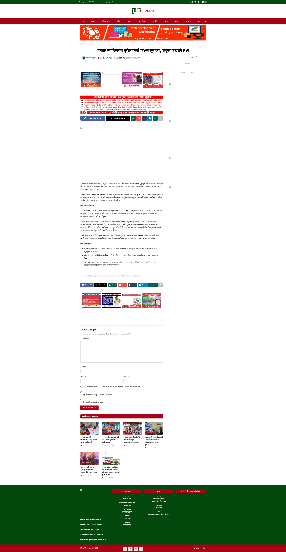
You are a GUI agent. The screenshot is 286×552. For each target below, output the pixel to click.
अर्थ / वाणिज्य (85, 432)
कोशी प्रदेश (128, 432)
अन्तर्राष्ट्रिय (142, 21)
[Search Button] (206, 21)
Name (83, 367)
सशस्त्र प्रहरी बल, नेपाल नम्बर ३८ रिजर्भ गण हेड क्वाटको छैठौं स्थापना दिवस (88, 469)
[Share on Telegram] (149, 118)
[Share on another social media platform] (160, 118)
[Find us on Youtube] (195, 2)
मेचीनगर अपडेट (106, 21)
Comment (84, 339)
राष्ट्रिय (119, 21)
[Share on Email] (138, 118)
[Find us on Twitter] (192, 2)
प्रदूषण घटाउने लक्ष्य (100, 276)
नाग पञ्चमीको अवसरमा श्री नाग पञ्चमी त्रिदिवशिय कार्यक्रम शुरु (110, 439)
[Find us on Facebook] (189, 2)
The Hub (203, 548)
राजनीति (154, 21)
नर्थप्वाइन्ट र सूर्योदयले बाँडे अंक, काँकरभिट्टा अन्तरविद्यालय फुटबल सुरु (131, 439)
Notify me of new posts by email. (92, 402)
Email (83, 377)
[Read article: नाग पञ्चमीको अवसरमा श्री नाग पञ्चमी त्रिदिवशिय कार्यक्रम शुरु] (111, 428)
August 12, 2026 (151, 447)
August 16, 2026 (108, 445)
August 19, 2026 (87, 445)
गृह (83, 21)
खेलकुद (177, 21)
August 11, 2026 (87, 475)
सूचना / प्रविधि (137, 58)
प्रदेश (187, 21)
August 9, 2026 (108, 477)
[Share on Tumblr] (144, 118)
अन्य (199, 21)
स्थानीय (130, 21)
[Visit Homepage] (143, 11)
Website (126, 377)
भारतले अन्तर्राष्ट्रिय (114, 276)
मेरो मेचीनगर (125, 276)
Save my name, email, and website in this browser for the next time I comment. (111, 387)
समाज (166, 21)
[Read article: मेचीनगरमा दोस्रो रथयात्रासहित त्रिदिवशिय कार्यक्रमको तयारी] (89, 428)
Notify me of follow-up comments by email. (96, 395)
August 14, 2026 (130, 445)
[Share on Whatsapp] (133, 118)
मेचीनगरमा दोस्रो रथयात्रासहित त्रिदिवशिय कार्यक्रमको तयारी (88, 439)
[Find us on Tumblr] (198, 2)
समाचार (93, 21)
